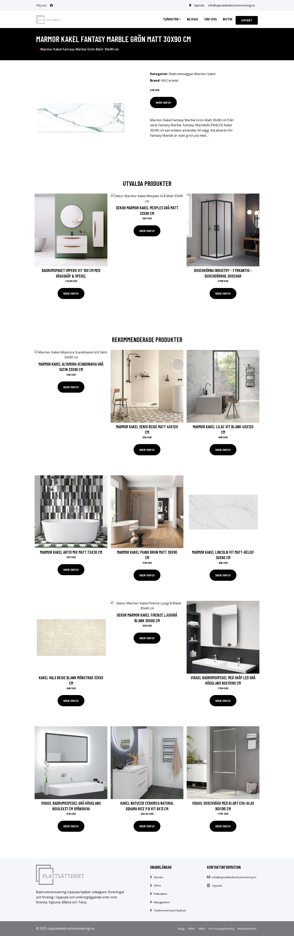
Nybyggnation (162, 902)
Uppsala (199, 5)
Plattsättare (160, 894)
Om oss (210, 19)
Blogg (192, 19)
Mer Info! (163, 102)
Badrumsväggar (181, 74)
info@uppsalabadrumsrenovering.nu (231, 5)
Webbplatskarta (246, 928)
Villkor (201, 928)
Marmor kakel (204, 74)
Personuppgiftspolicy (221, 928)
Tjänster (158, 877)
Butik (227, 19)
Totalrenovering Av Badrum (170, 910)
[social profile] (51, 5)
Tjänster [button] (171, 19)
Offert (246, 20)
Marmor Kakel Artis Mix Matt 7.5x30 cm (71, 552)
